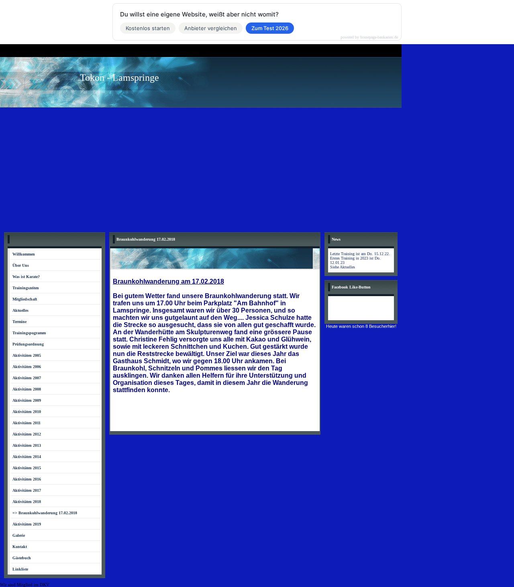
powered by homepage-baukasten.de (369, 37)
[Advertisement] (257, 168)
